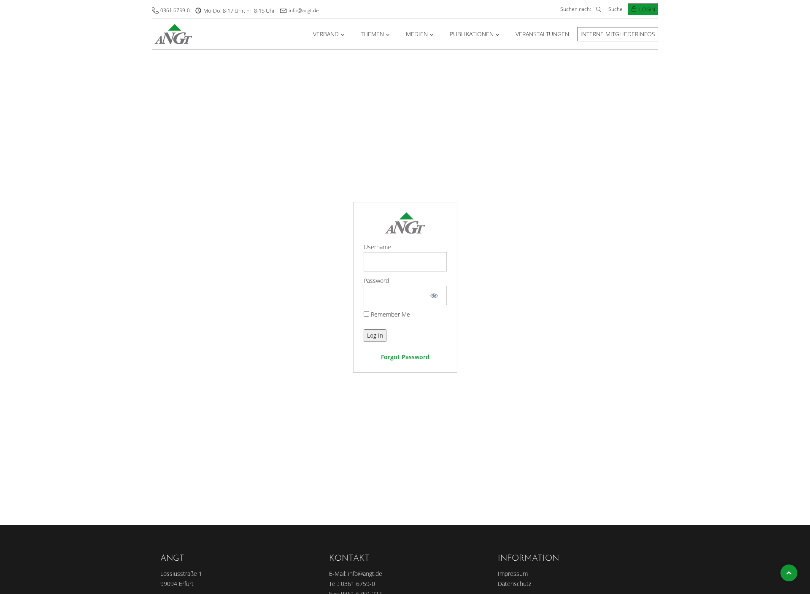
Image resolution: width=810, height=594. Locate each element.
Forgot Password (405, 357)
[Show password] (433, 295)
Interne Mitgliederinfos (617, 34)
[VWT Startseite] (173, 34)
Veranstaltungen (542, 34)
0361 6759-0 (175, 10)
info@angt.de (304, 10)
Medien (417, 34)
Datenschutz (514, 584)
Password (376, 281)
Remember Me (389, 314)
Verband (326, 34)
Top (788, 572)
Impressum (513, 574)
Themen (372, 34)
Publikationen (472, 34)
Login (647, 9)
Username (377, 247)
